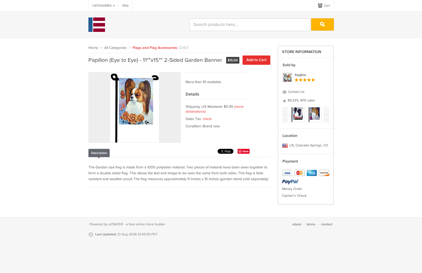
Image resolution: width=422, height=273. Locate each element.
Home (93, 48)
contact (326, 224)
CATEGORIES (102, 6)
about (296, 224)
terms (311, 224)
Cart (326, 6)
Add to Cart (256, 60)
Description (99, 153)
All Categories (115, 48)
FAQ (125, 6)
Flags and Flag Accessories (155, 48)
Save (246, 151)
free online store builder (147, 224)
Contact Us (296, 92)
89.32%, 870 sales (301, 100)
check (207, 119)
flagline (300, 75)
